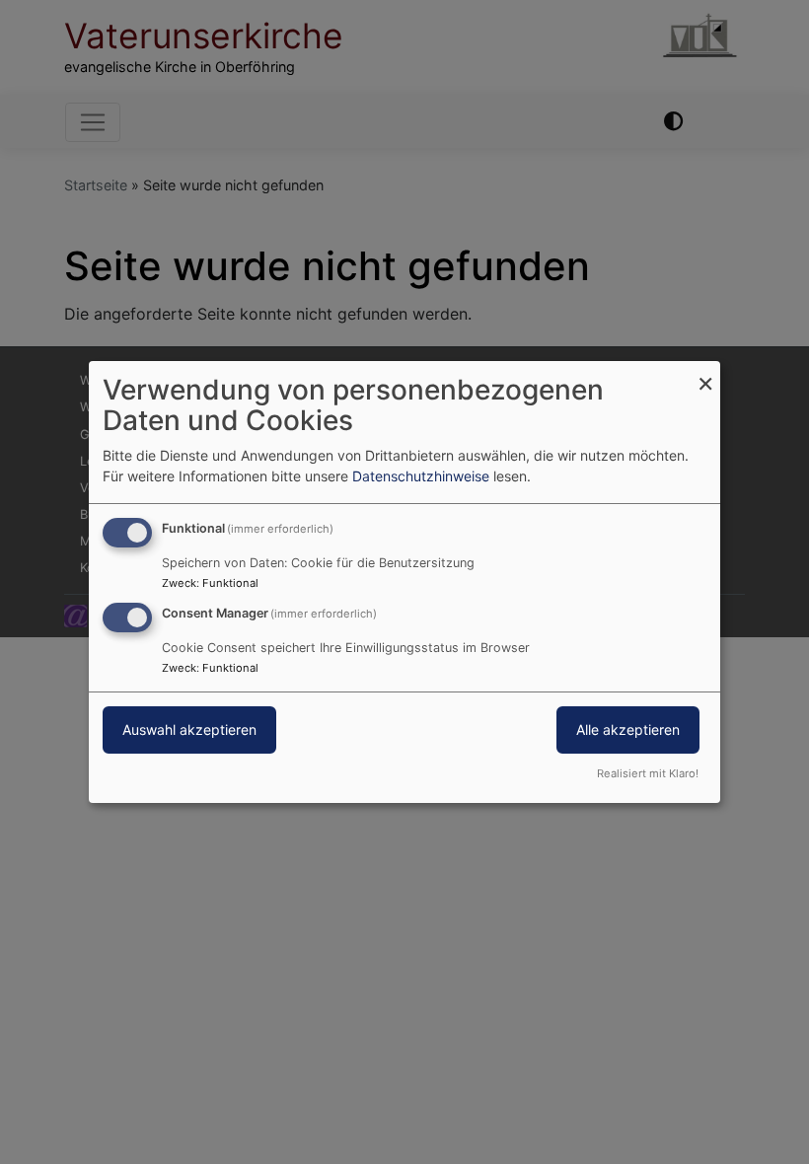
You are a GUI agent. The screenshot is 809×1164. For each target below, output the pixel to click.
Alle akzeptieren (628, 729)
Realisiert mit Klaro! (648, 773)
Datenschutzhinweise (420, 476)
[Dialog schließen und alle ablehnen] (705, 373)
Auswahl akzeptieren (189, 729)
